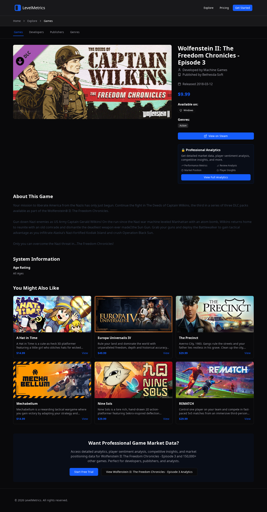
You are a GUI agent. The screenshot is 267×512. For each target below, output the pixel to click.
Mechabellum (27, 403)
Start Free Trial (83, 472)
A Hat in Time (26, 338)
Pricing (224, 8)
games (18, 32)
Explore (208, 8)
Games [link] (48, 21)
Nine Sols (105, 403)
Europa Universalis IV (114, 338)
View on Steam (218, 136)
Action (183, 125)
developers (36, 32)
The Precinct (188, 338)
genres (75, 32)
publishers (57, 32)
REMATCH (186, 403)
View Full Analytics (216, 177)
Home (17, 21)
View (85, 353)
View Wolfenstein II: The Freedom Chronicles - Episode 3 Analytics (149, 472)
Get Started (242, 8)
